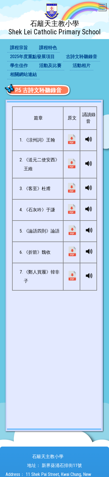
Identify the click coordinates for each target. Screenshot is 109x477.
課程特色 (48, 47)
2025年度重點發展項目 (32, 56)
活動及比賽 (50, 65)
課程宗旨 (19, 47)
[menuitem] (19, 48)
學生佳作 (19, 65)
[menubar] (54, 61)
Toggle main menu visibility (102, 7)
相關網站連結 (23, 74)
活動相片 (82, 65)
